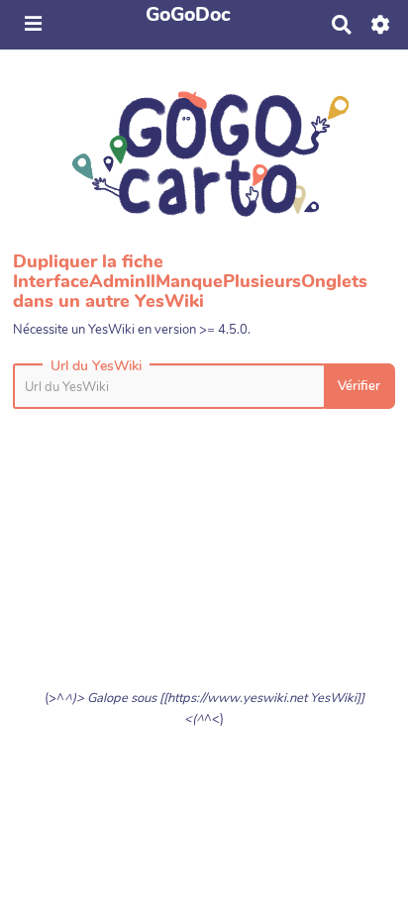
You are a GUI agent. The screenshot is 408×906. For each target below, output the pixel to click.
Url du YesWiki (96, 366)
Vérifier (359, 386)
